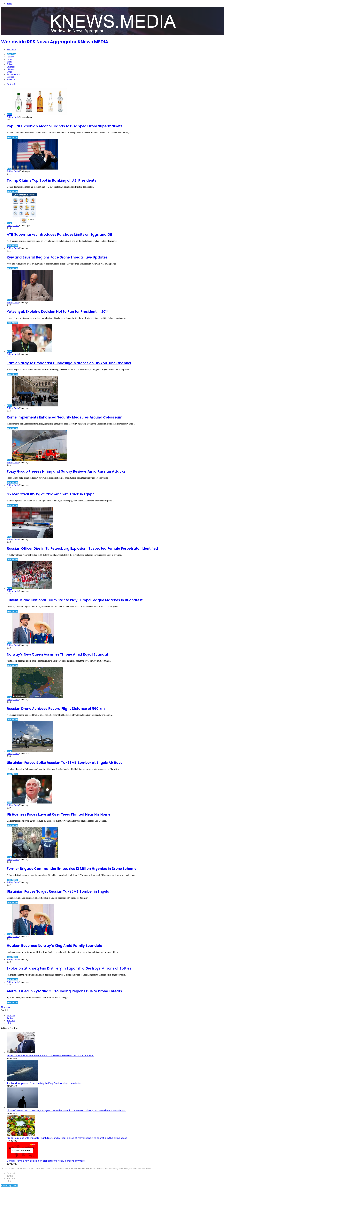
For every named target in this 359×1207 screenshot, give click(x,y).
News (9, 59)
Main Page (11, 54)
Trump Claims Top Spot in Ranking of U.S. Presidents (51, 180)
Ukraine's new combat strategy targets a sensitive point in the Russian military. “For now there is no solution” (66, 1110)
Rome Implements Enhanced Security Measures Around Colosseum (64, 417)
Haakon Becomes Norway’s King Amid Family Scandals (54, 945)
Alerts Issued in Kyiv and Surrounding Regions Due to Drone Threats (64, 991)
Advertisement (13, 74)
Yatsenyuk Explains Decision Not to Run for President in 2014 (58, 311)
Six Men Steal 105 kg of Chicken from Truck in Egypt (50, 494)
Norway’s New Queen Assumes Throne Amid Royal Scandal (57, 654)
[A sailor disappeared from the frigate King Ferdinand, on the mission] (22, 1080)
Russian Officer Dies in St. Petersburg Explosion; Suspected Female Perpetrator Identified (82, 548)
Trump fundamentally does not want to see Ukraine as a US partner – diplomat (50, 1055)
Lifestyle (10, 69)
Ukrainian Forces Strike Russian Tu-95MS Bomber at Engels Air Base (64, 762)
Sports (9, 62)
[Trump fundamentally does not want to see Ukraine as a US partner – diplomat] (21, 1052)
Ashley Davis (13, 117)
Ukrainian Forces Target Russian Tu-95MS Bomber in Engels (58, 891)
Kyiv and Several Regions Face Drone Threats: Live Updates (57, 257)
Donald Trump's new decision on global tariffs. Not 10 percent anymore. (46, 1160)
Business (11, 67)
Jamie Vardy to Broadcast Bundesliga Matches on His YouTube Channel (69, 363)
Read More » (12, 137)
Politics (10, 64)
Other (9, 72)
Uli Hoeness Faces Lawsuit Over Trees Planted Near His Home (58, 814)
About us (11, 79)
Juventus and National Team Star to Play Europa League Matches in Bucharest (75, 600)
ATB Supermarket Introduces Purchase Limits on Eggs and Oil (59, 234)
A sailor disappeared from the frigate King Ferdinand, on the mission (44, 1083)
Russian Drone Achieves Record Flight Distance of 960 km (56, 708)
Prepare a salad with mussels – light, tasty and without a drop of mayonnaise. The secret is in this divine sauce (67, 1138)
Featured (10, 56)
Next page (5, 1007)
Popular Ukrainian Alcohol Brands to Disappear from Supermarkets (64, 126)
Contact (10, 77)
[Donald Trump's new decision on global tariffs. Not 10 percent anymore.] (22, 1158)
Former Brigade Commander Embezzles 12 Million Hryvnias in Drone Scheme (71, 868)
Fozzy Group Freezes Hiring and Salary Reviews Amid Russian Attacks (66, 471)
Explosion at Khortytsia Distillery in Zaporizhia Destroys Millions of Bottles (69, 968)
